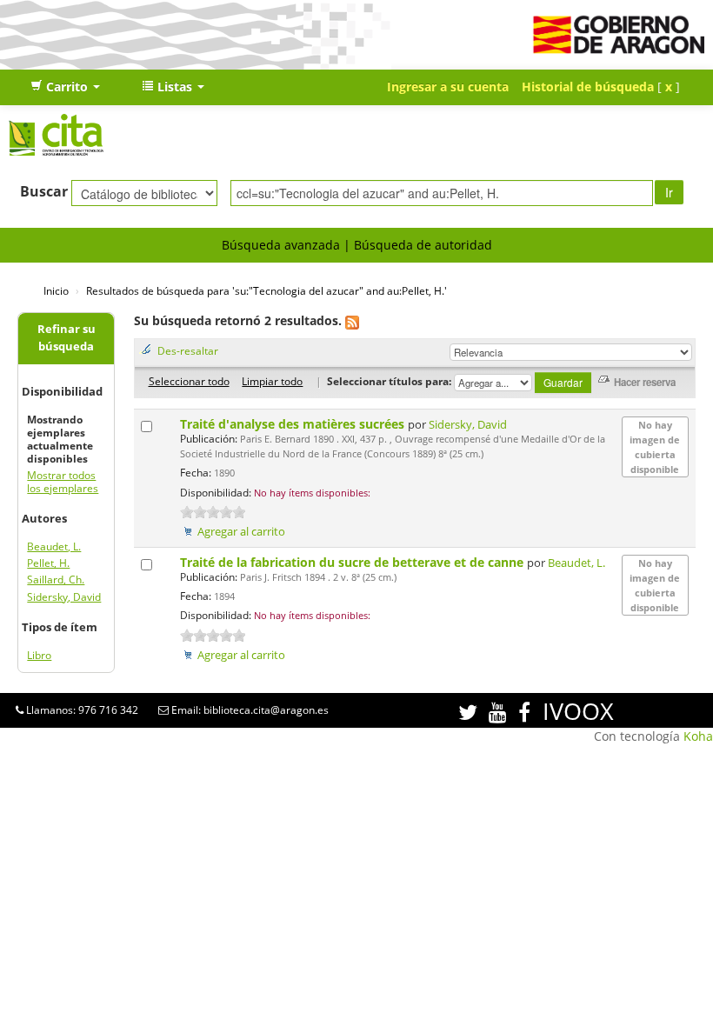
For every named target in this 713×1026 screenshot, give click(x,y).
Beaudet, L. (54, 546)
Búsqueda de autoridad (423, 245)
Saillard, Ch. (55, 579)
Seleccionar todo (189, 381)
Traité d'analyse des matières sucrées (294, 424)
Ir (669, 192)
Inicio (56, 290)
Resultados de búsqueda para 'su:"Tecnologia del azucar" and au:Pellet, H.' (266, 290)
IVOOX (578, 711)
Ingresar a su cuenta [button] (448, 86)
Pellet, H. (48, 563)
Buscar (44, 191)
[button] (65, 87)
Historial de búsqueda (588, 86)
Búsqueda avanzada (281, 245)
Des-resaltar (187, 350)
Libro (39, 655)
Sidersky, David (64, 597)
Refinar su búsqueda (66, 338)
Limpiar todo (272, 381)
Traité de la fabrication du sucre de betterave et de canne (353, 562)
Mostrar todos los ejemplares (62, 482)
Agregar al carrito (241, 531)
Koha (698, 736)
